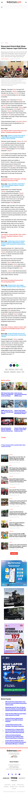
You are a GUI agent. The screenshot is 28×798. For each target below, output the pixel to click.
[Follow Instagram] (16, 774)
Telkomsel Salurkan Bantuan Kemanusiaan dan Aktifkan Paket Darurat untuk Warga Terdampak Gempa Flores (14, 736)
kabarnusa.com (13, 791)
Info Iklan (14, 788)
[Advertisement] (14, 27)
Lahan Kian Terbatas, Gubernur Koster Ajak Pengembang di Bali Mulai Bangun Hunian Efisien (13, 328)
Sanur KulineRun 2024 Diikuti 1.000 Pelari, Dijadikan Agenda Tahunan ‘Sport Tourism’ (13, 185)
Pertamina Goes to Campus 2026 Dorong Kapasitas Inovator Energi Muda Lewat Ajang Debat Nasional (14, 731)
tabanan (15, 264)
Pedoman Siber (20, 784)
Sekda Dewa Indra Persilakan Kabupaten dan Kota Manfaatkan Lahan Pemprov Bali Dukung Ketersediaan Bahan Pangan (13, 243)
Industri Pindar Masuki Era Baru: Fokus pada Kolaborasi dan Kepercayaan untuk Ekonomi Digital (20, 429)
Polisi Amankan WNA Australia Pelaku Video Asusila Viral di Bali (15, 714)
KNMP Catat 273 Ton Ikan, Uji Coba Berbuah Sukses (7, 412)
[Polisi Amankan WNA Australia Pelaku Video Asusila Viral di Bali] (13, 445)
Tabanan (3, 89)
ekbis (10, 465)
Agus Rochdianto (5, 58)
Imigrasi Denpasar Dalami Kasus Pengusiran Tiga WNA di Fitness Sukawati (14, 720)
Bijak (7, 369)
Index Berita (14, 553)
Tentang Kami (7, 784)
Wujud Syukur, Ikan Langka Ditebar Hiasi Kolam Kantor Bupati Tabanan (13, 285)
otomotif (11, 476)
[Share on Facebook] (11, 365)
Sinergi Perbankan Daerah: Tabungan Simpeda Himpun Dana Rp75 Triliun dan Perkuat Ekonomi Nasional (7, 429)
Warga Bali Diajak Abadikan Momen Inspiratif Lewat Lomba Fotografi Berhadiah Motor (17, 480)
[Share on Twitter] (14, 365)
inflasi (14, 89)
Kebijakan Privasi (14, 786)
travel (10, 498)
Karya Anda (21, 786)
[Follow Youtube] (19, 774)
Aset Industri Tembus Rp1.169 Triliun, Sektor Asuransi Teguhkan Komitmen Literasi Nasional (13, 236)
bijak (17, 95)
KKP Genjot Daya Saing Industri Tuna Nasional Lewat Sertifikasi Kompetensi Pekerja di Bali (7, 394)
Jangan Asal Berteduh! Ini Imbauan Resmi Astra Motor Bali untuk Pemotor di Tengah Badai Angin (18, 514)
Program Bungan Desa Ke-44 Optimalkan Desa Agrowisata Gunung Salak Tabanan (13, 335)
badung (11, 454)
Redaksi (13, 784)
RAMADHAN (12, 372)
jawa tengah (12, 487)
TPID (22, 109)
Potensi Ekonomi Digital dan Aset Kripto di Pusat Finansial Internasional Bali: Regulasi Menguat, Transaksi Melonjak (15, 742)
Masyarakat (6, 372)
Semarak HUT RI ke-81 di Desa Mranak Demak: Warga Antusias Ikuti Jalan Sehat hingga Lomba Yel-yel (18, 492)
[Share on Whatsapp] (17, 365)
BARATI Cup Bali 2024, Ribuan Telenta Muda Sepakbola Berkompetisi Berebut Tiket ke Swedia (13, 137)
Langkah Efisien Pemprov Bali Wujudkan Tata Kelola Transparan (14, 725)
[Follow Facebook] (9, 774)
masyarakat (4, 95)
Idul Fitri (16, 93)
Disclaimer (6, 786)
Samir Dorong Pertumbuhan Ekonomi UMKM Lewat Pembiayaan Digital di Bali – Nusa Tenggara (20, 394)
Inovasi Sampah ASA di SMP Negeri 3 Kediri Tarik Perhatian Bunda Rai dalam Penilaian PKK (17, 535)
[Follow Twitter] (12, 774)
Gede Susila (11, 369)
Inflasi (8, 100)
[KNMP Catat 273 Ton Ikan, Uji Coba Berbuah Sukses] (7, 403)
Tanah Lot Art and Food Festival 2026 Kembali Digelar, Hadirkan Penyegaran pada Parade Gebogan (18, 547)
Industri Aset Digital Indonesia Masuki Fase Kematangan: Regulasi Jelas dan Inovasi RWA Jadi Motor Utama (20, 412)
